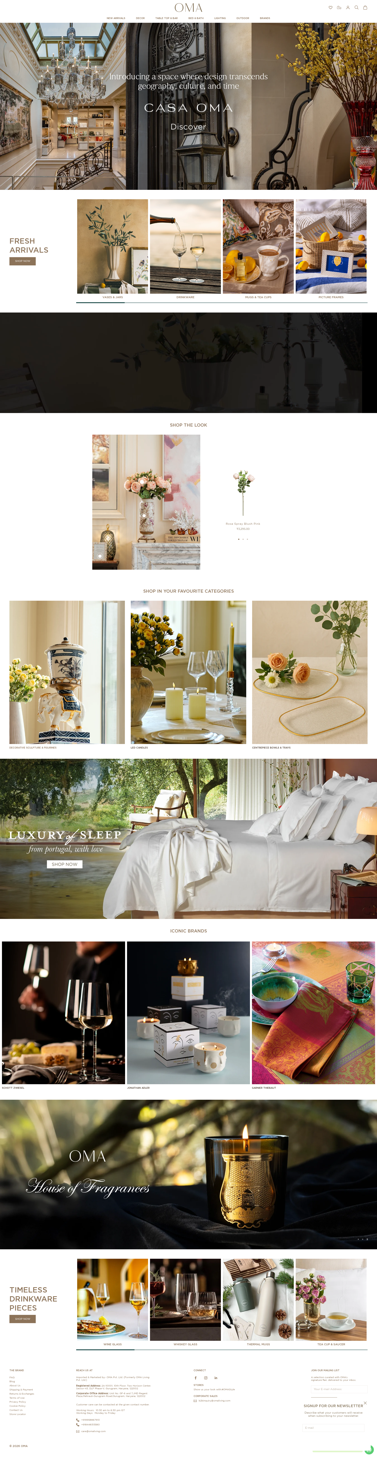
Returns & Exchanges (21, 1393)
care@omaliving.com (93, 1431)
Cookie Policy (17, 1406)
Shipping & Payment (21, 1389)
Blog (12, 1381)
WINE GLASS (112, 1344)
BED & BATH (196, 18)
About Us (14, 1385)
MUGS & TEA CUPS (258, 296)
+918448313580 (90, 1424)
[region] (188, 106)
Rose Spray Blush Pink (243, 523)
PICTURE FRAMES (331, 296)
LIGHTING (220, 18)
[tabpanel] (112, 249)
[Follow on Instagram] (206, 1378)
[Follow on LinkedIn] (216, 1378)
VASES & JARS (112, 296)
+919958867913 (90, 1420)
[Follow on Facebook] (196, 1378)
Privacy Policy (17, 1402)
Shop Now (22, 261)
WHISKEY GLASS (185, 1344)
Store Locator (17, 1414)
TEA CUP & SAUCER (331, 1344)
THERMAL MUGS (258, 1344)
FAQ (12, 1377)
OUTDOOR (242, 18)
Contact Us (16, 1410)
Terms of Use (17, 1398)
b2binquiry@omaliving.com (214, 1400)
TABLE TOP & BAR (166, 18)
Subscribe (333, 1440)
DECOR (140, 18)
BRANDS (265, 18)
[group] (188, 106)
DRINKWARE (185, 296)
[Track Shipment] (339, 7)
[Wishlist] (331, 7)
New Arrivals (116, 18)
